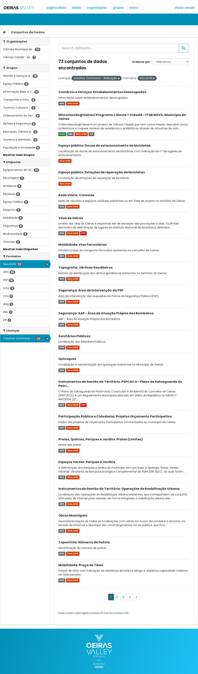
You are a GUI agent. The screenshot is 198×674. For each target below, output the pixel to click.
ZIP (91, 134)
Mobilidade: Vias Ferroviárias (82, 244)
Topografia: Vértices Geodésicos (85, 267)
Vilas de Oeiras (70, 218)
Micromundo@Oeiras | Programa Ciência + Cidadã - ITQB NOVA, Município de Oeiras (122, 117)
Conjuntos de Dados (27, 32)
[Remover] (119, 78)
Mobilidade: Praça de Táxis (80, 565)
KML (70, 134)
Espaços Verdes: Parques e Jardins (86, 462)
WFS (62, 103)
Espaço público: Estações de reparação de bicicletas (101, 172)
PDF (83, 233)
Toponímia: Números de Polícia (84, 542)
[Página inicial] (4, 32)
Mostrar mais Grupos (18, 155)
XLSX (62, 134)
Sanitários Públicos (74, 336)
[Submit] (184, 48)
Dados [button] (76, 7)
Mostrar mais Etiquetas (20, 249)
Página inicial (56, 7)
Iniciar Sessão (185, 7)
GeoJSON (72, 103)
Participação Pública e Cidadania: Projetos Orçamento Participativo (115, 416)
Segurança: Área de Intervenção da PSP (90, 290)
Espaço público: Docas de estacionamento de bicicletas (104, 145)
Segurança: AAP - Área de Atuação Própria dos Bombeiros (106, 313)
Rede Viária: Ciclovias (76, 195)
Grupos (118, 7)
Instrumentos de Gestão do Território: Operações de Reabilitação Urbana (119, 488)
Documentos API (118, 613)
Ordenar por (141, 62)
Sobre (133, 7)
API (101, 613)
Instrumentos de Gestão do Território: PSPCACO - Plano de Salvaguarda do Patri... (120, 383)
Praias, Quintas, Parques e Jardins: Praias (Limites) (100, 439)
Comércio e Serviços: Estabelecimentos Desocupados (102, 92)
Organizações (97, 7)
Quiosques (67, 359)
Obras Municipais (72, 515)
